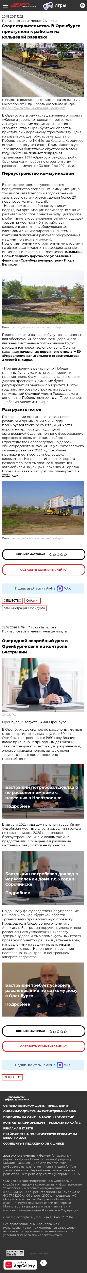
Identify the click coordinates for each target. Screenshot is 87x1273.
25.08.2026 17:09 (13, 627)
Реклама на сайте (65, 1123)
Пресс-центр (58, 1105)
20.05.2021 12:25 (12, 16)
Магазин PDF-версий (56, 1117)
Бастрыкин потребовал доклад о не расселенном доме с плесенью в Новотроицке (41, 792)
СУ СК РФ (9, 715)
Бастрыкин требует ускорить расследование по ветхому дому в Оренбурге (41, 990)
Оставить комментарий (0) (43, 570)
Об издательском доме (24, 1105)
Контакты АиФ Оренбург (24, 1123)
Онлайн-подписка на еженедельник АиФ (39, 1111)
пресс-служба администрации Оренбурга (33, 108)
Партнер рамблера (38, 1253)
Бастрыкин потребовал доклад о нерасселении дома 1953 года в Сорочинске (41, 879)
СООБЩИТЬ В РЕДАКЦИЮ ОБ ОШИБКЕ (33, 1143)
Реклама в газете (18, 1128)
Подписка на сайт (19, 1117)
